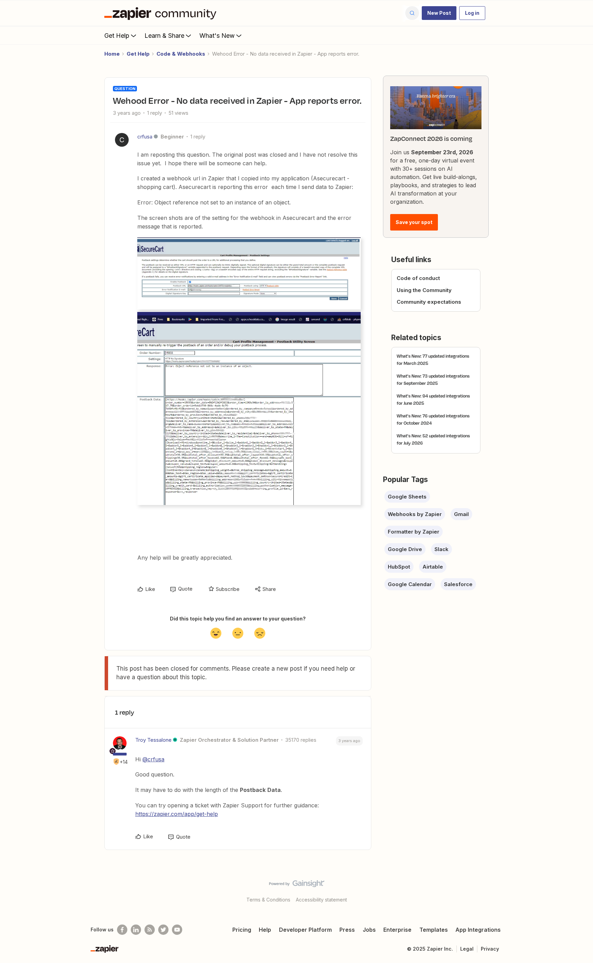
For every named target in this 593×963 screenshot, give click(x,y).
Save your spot (414, 222)
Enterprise (397, 929)
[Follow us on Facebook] (122, 930)
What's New (217, 35)
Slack (441, 549)
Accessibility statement (321, 900)
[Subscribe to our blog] (149, 930)
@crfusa (153, 759)
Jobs (369, 929)
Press (347, 929)
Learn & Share (164, 35)
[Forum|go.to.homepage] (162, 13)
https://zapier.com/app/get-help (176, 813)
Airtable (432, 566)
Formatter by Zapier (413, 531)
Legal (467, 949)
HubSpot (399, 566)
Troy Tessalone (153, 740)
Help (265, 929)
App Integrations (478, 929)
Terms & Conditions (268, 900)
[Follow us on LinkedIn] (136, 930)
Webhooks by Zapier (415, 514)
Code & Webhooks (180, 54)
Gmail (461, 514)
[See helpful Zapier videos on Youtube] (177, 930)
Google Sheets (407, 496)
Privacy (490, 949)
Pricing (241, 929)
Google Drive (405, 549)
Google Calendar (410, 584)
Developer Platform (305, 929)
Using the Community (424, 290)
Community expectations (429, 302)
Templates (433, 929)
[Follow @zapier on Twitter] (163, 930)
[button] (439, 13)
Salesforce (458, 584)
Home (112, 54)
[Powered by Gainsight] (296, 885)
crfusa (144, 136)
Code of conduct (418, 278)
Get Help (116, 35)
